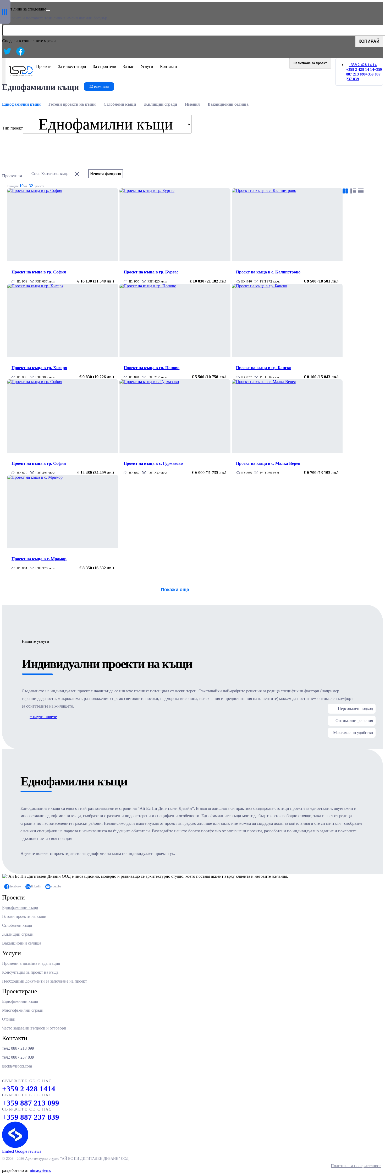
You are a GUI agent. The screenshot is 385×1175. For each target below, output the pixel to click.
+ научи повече (43, 716)
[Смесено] (353, 190)
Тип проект (12, 128)
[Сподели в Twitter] (7, 51)
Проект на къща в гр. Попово (151, 367)
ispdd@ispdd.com (17, 1066)
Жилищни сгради (18, 934)
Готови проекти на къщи (24, 916)
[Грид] (345, 190)
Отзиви (8, 1019)
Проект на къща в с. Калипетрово (268, 272)
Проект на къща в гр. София (39, 272)
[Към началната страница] (21, 75)
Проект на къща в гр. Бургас (151, 272)
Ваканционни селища (21, 943)
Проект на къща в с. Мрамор (39, 559)
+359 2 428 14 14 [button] (363, 65)
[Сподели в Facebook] (20, 51)
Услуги (147, 66)
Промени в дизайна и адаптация (31, 963)
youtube (56, 886)
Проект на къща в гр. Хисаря (39, 367)
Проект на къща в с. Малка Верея (268, 463)
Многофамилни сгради (22, 1010)
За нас (128, 66)
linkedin (36, 886)
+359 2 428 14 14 (360, 70)
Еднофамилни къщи (20, 907)
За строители (104, 66)
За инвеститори (72, 66)
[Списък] (361, 190)
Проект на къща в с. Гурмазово (153, 463)
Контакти (168, 66)
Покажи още (175, 589)
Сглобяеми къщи (17, 925)
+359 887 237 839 (30, 1117)
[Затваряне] (48, 10)
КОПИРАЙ (369, 41)
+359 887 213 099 (30, 1103)
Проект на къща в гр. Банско (263, 367)
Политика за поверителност (356, 1165)
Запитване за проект (310, 63)
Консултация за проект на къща (30, 972)
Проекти (44, 66)
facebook (15, 886)
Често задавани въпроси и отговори (34, 1028)
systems (40, 1170)
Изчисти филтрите (105, 174)
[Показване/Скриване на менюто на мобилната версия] (4, 72)
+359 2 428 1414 (28, 1089)
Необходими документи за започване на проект (44, 981)
